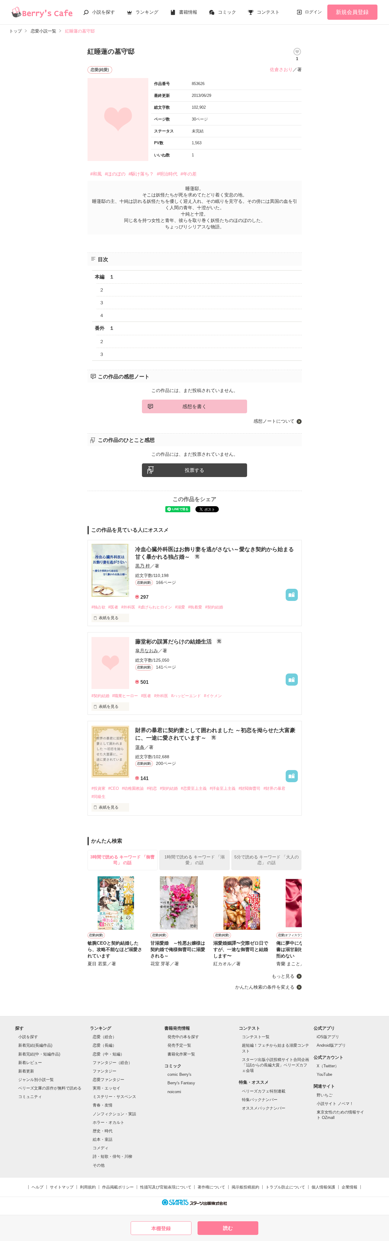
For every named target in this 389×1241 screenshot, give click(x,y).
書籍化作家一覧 (181, 1054)
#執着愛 (195, 607)
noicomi (174, 1091)
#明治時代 (167, 173)
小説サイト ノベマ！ (335, 1103)
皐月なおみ (146, 650)
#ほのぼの (115, 173)
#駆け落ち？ (141, 173)
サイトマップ (62, 1187)
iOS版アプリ (328, 1037)
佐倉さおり (281, 69)
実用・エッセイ (106, 1088)
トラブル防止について (285, 1187)
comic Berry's (179, 1074)
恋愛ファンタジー (108, 1079)
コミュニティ (30, 1096)
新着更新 (26, 1071)
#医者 (113, 607)
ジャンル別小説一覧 (36, 1079)
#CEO (113, 788)
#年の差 (189, 173)
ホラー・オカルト (108, 1122)
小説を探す (103, 12)
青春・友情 (102, 1105)
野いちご (324, 1095)
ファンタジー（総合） (112, 1062)
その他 (99, 1165)
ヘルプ (37, 1187)
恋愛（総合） (104, 1037)
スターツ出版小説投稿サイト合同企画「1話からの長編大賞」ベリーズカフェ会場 (275, 1065)
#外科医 (128, 607)
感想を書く (194, 406)
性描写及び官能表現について (165, 1187)
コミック (227, 12)
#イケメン (213, 696)
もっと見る (283, 976)
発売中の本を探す (183, 1037)
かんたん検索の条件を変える (264, 987)
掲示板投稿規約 (245, 1187)
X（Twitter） (328, 1066)
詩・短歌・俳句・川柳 (112, 1156)
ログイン (313, 11)
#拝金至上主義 (223, 788)
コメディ (100, 1148)
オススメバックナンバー (263, 1108)
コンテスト (268, 12)
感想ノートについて (273, 421)
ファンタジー (104, 1071)
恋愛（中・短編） (108, 1054)
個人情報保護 (323, 1187)
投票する (194, 470)
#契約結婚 (214, 607)
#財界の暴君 (274, 788)
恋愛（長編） (104, 1045)
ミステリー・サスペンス (114, 1096)
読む (228, 1228)
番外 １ (104, 328)
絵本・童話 (102, 1139)
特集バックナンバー (259, 1099)
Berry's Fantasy (181, 1083)
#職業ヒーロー (125, 696)
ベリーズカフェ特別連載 (263, 1091)
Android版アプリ (331, 1045)
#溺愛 (180, 607)
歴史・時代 (102, 1131)
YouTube (324, 1074)
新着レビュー (30, 1062)
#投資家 (98, 788)
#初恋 (152, 788)
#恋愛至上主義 (194, 788)
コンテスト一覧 (256, 1037)
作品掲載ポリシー (118, 1187)
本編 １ (104, 276)
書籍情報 (188, 12)
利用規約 (88, 1187)
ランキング (147, 12)
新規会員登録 (352, 12)
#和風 (96, 173)
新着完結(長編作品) (35, 1045)
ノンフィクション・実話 (114, 1114)
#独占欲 (98, 607)
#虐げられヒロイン (155, 607)
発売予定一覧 (179, 1045)
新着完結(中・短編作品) (39, 1054)
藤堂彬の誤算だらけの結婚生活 (174, 642)
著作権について (211, 1187)
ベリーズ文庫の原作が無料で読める (49, 1088)
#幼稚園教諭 (133, 788)
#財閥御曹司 (249, 788)
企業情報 (349, 1187)
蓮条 (139, 747)
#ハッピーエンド (186, 696)
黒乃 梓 (142, 565)
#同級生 (98, 796)
